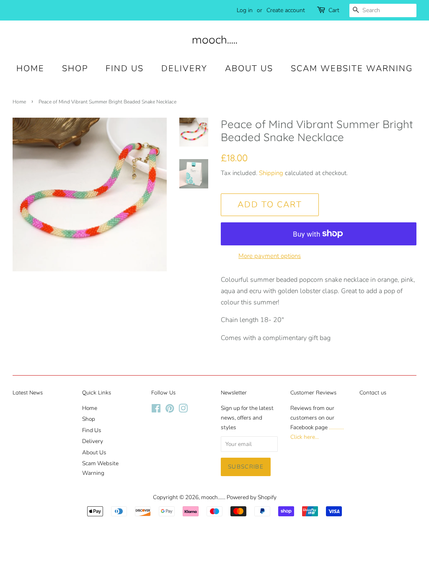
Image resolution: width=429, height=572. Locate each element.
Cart (333, 10)
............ (336, 427)
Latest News (28, 392)
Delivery (184, 68)
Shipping (271, 173)
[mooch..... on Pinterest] (169, 410)
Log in (245, 10)
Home (30, 68)
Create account (285, 10)
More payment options (269, 256)
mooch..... (215, 39)
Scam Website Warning (352, 68)
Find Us (125, 68)
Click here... (304, 437)
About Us (249, 68)
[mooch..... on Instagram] (183, 410)
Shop (75, 68)
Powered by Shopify (252, 497)
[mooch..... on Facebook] (156, 410)
